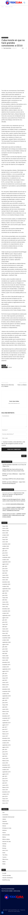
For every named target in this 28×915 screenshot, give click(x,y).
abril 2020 (4, 653)
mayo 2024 (5, 555)
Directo (4, 826)
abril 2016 (4, 756)
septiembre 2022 (6, 588)
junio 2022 (4, 595)
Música (4, 837)
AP (7, 365)
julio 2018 (4, 700)
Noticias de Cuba (9, 6)
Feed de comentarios (7, 877)
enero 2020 (5, 660)
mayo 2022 (5, 597)
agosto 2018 (5, 698)
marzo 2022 (5, 602)
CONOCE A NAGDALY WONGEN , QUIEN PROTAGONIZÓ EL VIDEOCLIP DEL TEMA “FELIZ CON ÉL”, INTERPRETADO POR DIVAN (13, 509)
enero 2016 (5, 763)
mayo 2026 (5, 526)
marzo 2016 (5, 758)
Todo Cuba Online (7, 48)
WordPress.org (6, 880)
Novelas (4, 843)
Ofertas (4, 846)
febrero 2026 (5, 530)
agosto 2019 (5, 671)
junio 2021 (4, 622)
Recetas (4, 848)
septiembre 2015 (6, 772)
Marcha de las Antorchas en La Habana (7, 385)
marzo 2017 (5, 731)
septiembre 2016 (6, 745)
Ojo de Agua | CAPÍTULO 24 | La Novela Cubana (13, 478)
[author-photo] (14, 399)
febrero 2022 (5, 604)
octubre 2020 (5, 640)
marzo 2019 (5, 682)
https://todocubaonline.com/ (14, 403)
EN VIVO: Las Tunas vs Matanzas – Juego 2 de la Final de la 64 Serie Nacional (13, 482)
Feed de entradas (6, 875)
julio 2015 (4, 776)
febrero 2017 (5, 734)
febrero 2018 (5, 711)
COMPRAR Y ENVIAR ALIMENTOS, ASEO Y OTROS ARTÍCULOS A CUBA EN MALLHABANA (13, 515)
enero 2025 (5, 541)
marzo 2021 (5, 629)
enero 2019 (5, 687)
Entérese (4, 830)
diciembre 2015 (6, 765)
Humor (4, 832)
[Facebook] (2, 51)
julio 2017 (4, 727)
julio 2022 (4, 593)
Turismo (4, 857)
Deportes (4, 821)
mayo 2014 (5, 798)
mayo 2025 (5, 539)
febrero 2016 (5, 760)
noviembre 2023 (6, 557)
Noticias (10, 367)
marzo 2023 (5, 575)
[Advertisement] (14, 22)
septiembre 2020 (6, 642)
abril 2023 (4, 573)
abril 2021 (4, 626)
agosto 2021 (5, 617)
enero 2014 (5, 803)
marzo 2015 (5, 785)
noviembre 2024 (6, 544)
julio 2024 (4, 550)
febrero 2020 (5, 658)
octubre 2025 (5, 535)
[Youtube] (16, 405)
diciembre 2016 (6, 738)
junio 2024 (4, 553)
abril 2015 (4, 783)
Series (3, 852)
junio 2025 (4, 537)
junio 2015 (4, 778)
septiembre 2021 (6, 615)
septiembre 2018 (6, 696)
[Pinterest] (9, 51)
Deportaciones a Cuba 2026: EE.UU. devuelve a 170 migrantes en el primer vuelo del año (13, 494)
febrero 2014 (5, 801)
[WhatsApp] (13, 51)
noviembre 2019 (6, 664)
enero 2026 (5, 533)
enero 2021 (5, 633)
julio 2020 (4, 646)
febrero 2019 (5, 684)
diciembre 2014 (6, 792)
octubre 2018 (5, 693)
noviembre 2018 (6, 691)
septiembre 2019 (6, 669)
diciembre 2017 (6, 716)
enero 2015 (5, 789)
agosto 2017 (5, 725)
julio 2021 (4, 620)
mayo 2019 (5, 678)
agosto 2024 (5, 548)
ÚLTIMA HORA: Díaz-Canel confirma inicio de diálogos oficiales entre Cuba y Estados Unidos (13, 470)
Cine (3, 812)
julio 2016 (4, 749)
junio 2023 (4, 568)
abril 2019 (4, 680)
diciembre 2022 (6, 582)
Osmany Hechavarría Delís (8, 513)
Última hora (5, 859)
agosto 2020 (5, 644)
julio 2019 (4, 673)
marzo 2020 (5, 655)
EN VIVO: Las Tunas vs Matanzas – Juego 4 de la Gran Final (13, 474)
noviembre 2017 (6, 718)
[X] (6, 51)
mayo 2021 (5, 624)
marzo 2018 (5, 709)
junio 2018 (4, 702)
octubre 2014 (5, 794)
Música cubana (6, 839)
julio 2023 (4, 566)
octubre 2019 (5, 667)
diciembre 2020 (6, 635)
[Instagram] (11, 902)
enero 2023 (5, 579)
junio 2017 (4, 729)
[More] (16, 51)
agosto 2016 (5, 747)
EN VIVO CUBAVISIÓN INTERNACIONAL (15, 504)
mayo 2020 (5, 651)
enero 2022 (5, 606)
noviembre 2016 (6, 740)
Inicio (2, 6)
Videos (4, 861)
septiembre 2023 (6, 562)
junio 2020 (4, 649)
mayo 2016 (5, 754)
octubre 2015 (5, 769)
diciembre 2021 (6, 608)
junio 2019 (4, 675)
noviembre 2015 (6, 767)
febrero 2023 (5, 577)
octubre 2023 (5, 559)
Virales (4, 864)
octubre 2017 (5, 720)
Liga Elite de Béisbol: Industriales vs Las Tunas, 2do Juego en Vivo (14, 465)
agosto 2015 (5, 774)
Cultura (4, 819)
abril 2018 (4, 707)
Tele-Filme (4, 855)
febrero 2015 (5, 787)
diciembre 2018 (6, 689)
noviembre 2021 (6, 611)
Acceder (4, 873)
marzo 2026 (5, 528)
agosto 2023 (5, 564)
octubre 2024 (5, 546)
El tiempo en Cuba (6, 828)
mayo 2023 (5, 570)
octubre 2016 (5, 742)
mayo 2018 (5, 704)
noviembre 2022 (6, 584)
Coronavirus (5, 814)
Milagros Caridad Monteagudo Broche (11, 499)
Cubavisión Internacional (8, 817)
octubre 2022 (5, 586)
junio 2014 (4, 796)
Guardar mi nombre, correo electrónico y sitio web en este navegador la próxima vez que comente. (13, 443)
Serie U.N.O (5, 850)
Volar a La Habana (22, 385)
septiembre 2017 (6, 722)
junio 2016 (4, 751)
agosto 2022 (5, 591)
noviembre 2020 (6, 637)
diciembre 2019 (6, 662)
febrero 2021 (5, 631)
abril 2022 (4, 600)
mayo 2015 (5, 780)
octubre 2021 (5, 613)
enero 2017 (5, 736)
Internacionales (6, 834)
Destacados (5, 823)
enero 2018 (5, 713)
